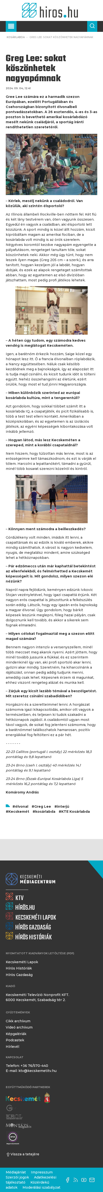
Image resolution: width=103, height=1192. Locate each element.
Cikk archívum (18, 1021)
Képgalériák (16, 1034)
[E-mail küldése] (93, 1180)
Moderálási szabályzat (41, 1187)
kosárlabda (45, 811)
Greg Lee (42, 806)
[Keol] (14, 1116)
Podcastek (15, 1040)
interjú (63, 806)
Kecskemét (18, 811)
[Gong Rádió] (12, 1108)
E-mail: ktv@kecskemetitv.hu (31, 1071)
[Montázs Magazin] (18, 1125)
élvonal (21, 806)
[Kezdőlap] (51, 10)
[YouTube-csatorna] (85, 1180)
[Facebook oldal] (69, 1180)
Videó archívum (19, 1027)
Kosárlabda (16, 37)
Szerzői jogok (17, 1177)
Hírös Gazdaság (19, 975)
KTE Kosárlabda (75, 811)
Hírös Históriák (19, 968)
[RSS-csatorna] (77, 1180)
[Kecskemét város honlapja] (28, 1098)
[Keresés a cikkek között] (92, 26)
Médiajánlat (16, 1172)
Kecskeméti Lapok (22, 962)
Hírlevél (12, 1046)
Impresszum (42, 1172)
